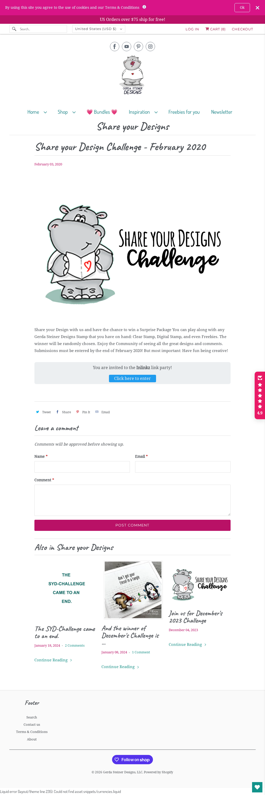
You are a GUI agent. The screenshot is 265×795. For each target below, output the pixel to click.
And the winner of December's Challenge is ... (129, 635)
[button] (260, 395)
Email (141, 456)
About (32, 739)
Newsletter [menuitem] (221, 111)
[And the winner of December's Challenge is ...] (132, 590)
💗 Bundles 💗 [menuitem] (101, 111)
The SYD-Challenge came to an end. (64, 632)
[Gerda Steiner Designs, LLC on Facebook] (114, 46)
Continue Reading (51, 660)
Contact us (32, 725)
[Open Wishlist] (257, 787)
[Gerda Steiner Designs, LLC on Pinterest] (138, 46)
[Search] (14, 29)
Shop (64, 111)
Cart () (217, 29)
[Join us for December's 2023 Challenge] (200, 582)
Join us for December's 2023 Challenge (195, 616)
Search (31, 717)
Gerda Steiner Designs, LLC (122, 772)
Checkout (242, 29)
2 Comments (75, 645)
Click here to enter (132, 378)
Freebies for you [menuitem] (184, 111)
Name (41, 456)
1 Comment (141, 652)
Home (34, 111)
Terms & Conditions (32, 732)
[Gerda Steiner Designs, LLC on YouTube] (126, 46)
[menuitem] (39, 111)
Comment (44, 480)
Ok (242, 7)
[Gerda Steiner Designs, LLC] (132, 76)
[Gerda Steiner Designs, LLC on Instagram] (150, 46)
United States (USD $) (96, 29)
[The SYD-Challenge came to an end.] (65, 590)
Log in (192, 29)
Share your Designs (132, 126)
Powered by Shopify (158, 772)
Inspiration (140, 111)
